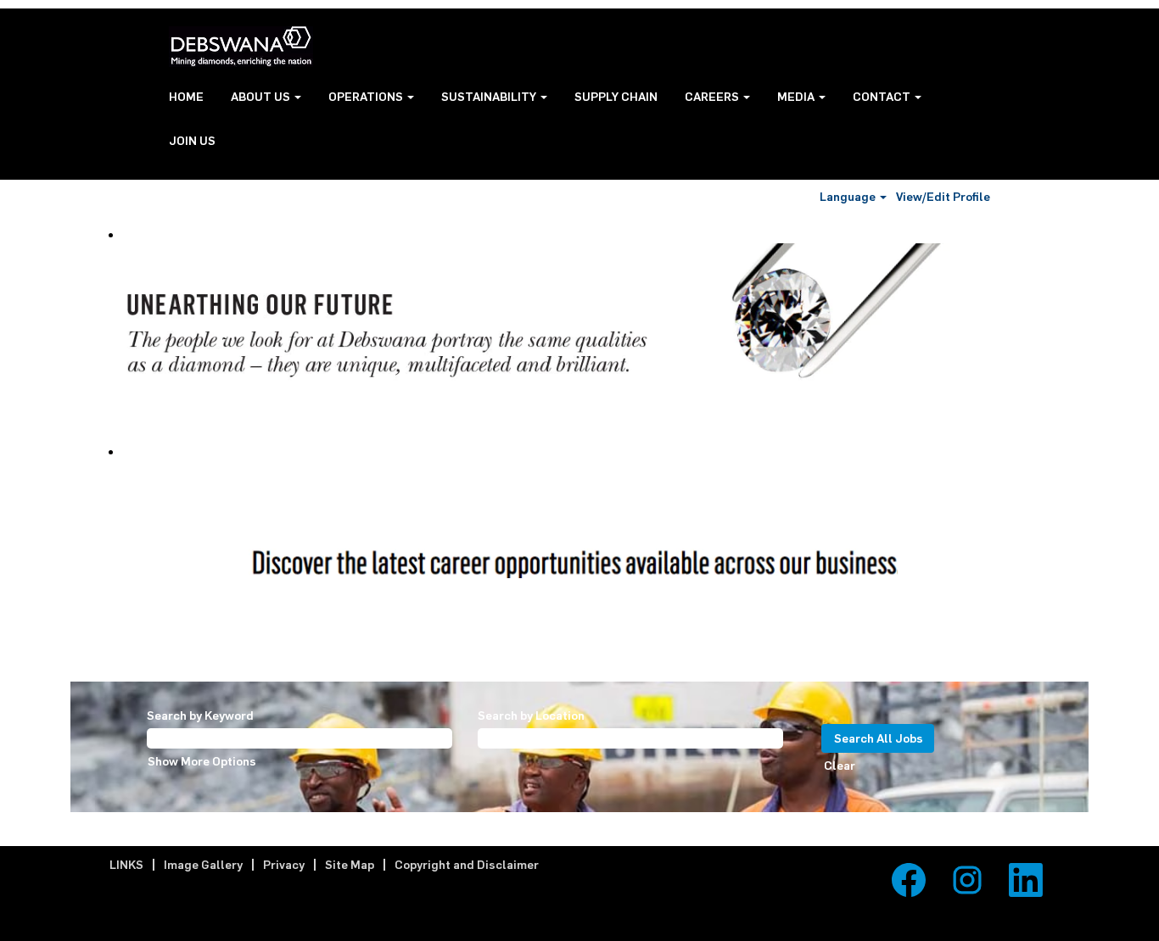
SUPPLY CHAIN (616, 96)
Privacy (284, 864)
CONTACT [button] (883, 96)
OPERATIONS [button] (367, 96)
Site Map (349, 864)
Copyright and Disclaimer (467, 864)
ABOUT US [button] (262, 96)
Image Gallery (203, 864)
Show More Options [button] (202, 761)
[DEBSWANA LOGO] (241, 46)
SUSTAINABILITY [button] (490, 96)
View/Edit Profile (943, 196)
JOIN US (192, 140)
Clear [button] (839, 765)
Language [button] (849, 196)
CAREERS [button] (713, 96)
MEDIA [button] (797, 96)
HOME (186, 96)
